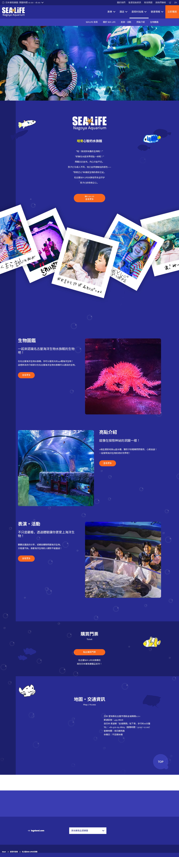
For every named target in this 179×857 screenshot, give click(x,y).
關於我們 (121, 2)
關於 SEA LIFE (109, 22)
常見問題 (148, 2)
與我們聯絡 (160, 2)
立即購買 (172, 11)
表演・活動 (126, 22)
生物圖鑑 (154, 22)
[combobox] (87, 830)
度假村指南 (14, 852)
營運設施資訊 (134, 2)
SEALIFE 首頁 (92, 22)
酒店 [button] (122, 11)
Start (4, 852)
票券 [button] (109, 11)
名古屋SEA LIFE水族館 (29, 852)
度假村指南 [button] (137, 11)
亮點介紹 (140, 22)
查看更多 (89, 198)
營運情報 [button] (155, 11)
